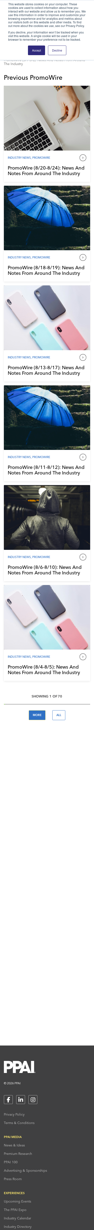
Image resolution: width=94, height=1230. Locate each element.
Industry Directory (18, 1226)
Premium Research (18, 1153)
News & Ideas (14, 1145)
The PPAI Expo (15, 1210)
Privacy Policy (14, 1114)
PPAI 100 (11, 1162)
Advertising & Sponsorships (25, 1170)
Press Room (13, 1179)
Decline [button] (57, 50)
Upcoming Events (17, 1201)
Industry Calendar (17, 1218)
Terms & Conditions (19, 1123)
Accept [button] (36, 50)
